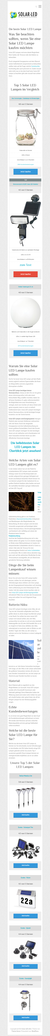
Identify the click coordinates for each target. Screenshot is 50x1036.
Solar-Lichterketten (33, 550)
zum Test (25, 265)
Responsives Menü (39, 6)
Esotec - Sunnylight (25, 978)
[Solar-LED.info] (24, 15)
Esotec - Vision (25, 878)
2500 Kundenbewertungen (25, 164)
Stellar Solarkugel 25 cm (25, 287)
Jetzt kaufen (26, 171)
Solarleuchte (35, 66)
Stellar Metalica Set (25, 776)
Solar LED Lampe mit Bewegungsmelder (25, 593)
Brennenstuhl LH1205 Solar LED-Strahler (25, 184)
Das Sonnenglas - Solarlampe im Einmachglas (25, 98)
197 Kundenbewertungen (25, 346)
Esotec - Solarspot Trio (25, 827)
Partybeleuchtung (14, 536)
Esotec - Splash (26, 928)
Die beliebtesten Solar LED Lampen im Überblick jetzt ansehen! (25, 447)
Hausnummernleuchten (24, 519)
